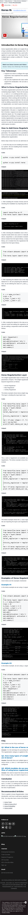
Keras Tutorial (3, 2)
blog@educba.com (19, 10)
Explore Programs (7, 857)
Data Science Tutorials (20, 1)
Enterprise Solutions (8, 852)
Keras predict (8, 808)
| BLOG (14, 5)
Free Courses (5, 854)
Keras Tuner (8, 802)
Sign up (3, 865)
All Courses (5, 860)
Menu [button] (23, 5)
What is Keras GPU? (10, 804)
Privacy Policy (6, 912)
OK (26, 902)
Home (1, 1)
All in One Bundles (7, 862)
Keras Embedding (9, 806)
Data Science (8, 1)
